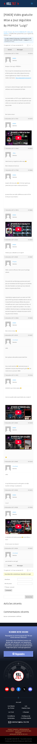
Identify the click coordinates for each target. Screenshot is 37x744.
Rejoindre (20, 654)
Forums (10, 32)
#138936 (30, 318)
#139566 (30, 507)
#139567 (30, 548)
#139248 (30, 423)
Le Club (11, 712)
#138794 (30, 53)
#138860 (30, 170)
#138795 (30, 118)
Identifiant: (7, 579)
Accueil (5, 32)
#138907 (30, 257)
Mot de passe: (8, 583)
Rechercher (29, 597)
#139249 (30, 461)
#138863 (30, 210)
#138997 (30, 335)
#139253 (30, 490)
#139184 (30, 375)
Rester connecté (10, 587)
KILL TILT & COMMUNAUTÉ (19, 32)
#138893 (30, 240)
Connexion (8, 590)
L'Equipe (26, 712)
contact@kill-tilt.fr (20, 722)
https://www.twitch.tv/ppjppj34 (23, 78)
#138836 (30, 148)
